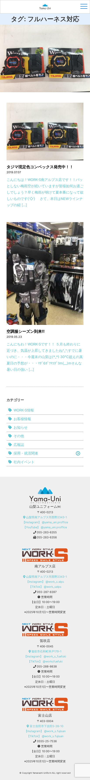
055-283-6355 (47, 532)
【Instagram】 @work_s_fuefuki (45, 656)
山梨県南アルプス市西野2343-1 (46, 517)
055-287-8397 (47, 592)
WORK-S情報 (24, 410)
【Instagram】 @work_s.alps (45, 581)
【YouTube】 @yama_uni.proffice (45, 527)
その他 (19, 436)
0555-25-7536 (47, 741)
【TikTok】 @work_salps (45, 586)
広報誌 (19, 444)
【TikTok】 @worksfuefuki (45, 661)
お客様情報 (22, 419)
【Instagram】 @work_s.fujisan (45, 731)
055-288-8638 (47, 666)
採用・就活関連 (26, 453)
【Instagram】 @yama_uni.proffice (45, 522)
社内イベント (24, 462)
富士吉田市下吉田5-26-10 (46, 726)
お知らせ (21, 427)
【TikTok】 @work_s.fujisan (45, 736)
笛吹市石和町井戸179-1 (46, 651)
